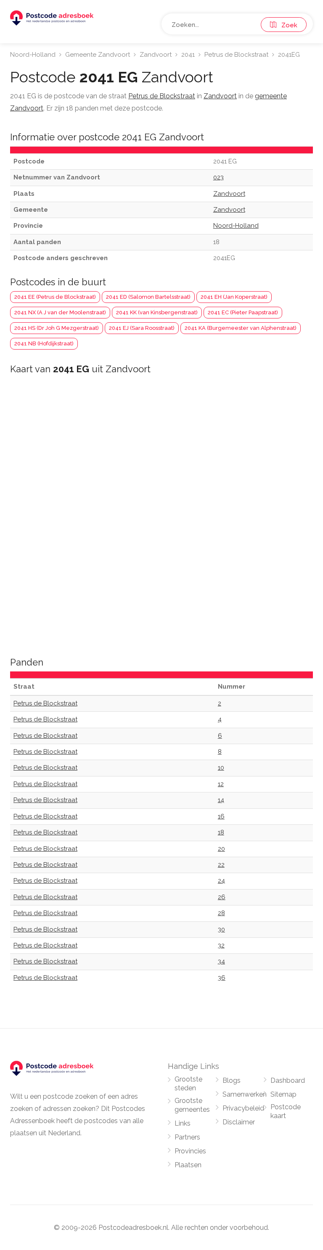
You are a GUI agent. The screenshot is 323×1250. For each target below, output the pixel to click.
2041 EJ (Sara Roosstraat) (142, 328)
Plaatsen (188, 1165)
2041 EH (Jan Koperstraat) (234, 297)
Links (183, 1123)
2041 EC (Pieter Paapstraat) (243, 312)
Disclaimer (238, 1122)
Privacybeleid (243, 1108)
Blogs (231, 1080)
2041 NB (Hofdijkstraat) (44, 343)
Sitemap (283, 1094)
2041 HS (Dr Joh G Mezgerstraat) (56, 328)
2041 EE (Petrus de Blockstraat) (55, 297)
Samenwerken (244, 1094)
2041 (188, 54)
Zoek (286, 25)
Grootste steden (188, 1083)
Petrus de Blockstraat (236, 54)
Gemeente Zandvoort (97, 54)
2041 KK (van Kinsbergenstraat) (157, 312)
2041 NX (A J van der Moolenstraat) (60, 312)
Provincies (190, 1151)
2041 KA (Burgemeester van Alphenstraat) (241, 328)
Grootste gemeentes (192, 1105)
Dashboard (287, 1080)
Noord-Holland (33, 54)
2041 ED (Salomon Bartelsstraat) (148, 297)
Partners (187, 1137)
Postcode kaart (285, 1111)
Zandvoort (156, 54)
